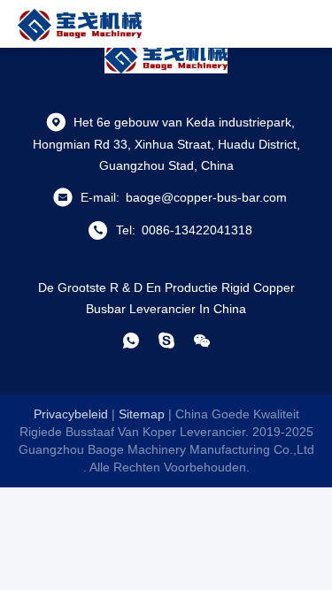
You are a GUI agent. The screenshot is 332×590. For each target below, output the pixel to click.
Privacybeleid (71, 414)
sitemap (142, 414)
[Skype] (166, 340)
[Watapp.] (131, 340)
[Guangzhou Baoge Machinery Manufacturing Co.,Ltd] (80, 24)
